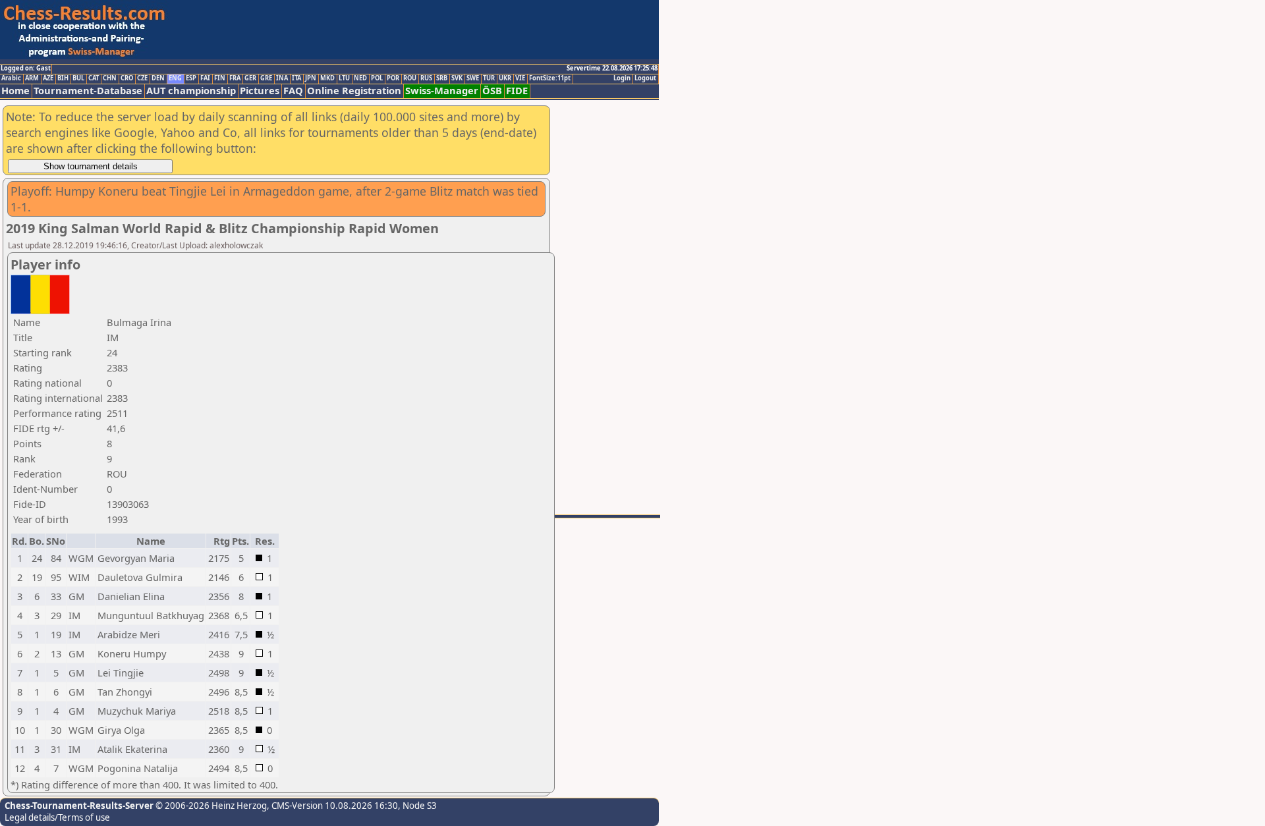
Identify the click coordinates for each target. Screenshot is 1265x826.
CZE (142, 78)
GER (250, 78)
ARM (32, 78)
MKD (327, 78)
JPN (310, 78)
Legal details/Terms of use (57, 817)
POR (393, 78)
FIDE (517, 90)
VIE (520, 78)
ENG (175, 78)
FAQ (293, 90)
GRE (266, 78)
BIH (63, 78)
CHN (110, 78)
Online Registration (354, 90)
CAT (93, 78)
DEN (158, 78)
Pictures (259, 90)
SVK (457, 78)
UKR (505, 78)
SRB (441, 78)
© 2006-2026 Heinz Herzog (210, 806)
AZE (48, 78)
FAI (205, 78)
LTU (344, 78)
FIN (219, 78)
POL (377, 78)
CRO (127, 78)
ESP (191, 78)
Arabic (11, 78)
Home (15, 90)
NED (360, 78)
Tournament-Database (88, 90)
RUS (426, 78)
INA (282, 78)
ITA (296, 78)
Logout (645, 78)
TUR (489, 78)
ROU (409, 78)
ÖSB (492, 90)
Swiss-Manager (441, 90)
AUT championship (191, 90)
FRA (234, 78)
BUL (78, 78)
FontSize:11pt (550, 78)
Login (622, 78)
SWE (472, 78)
